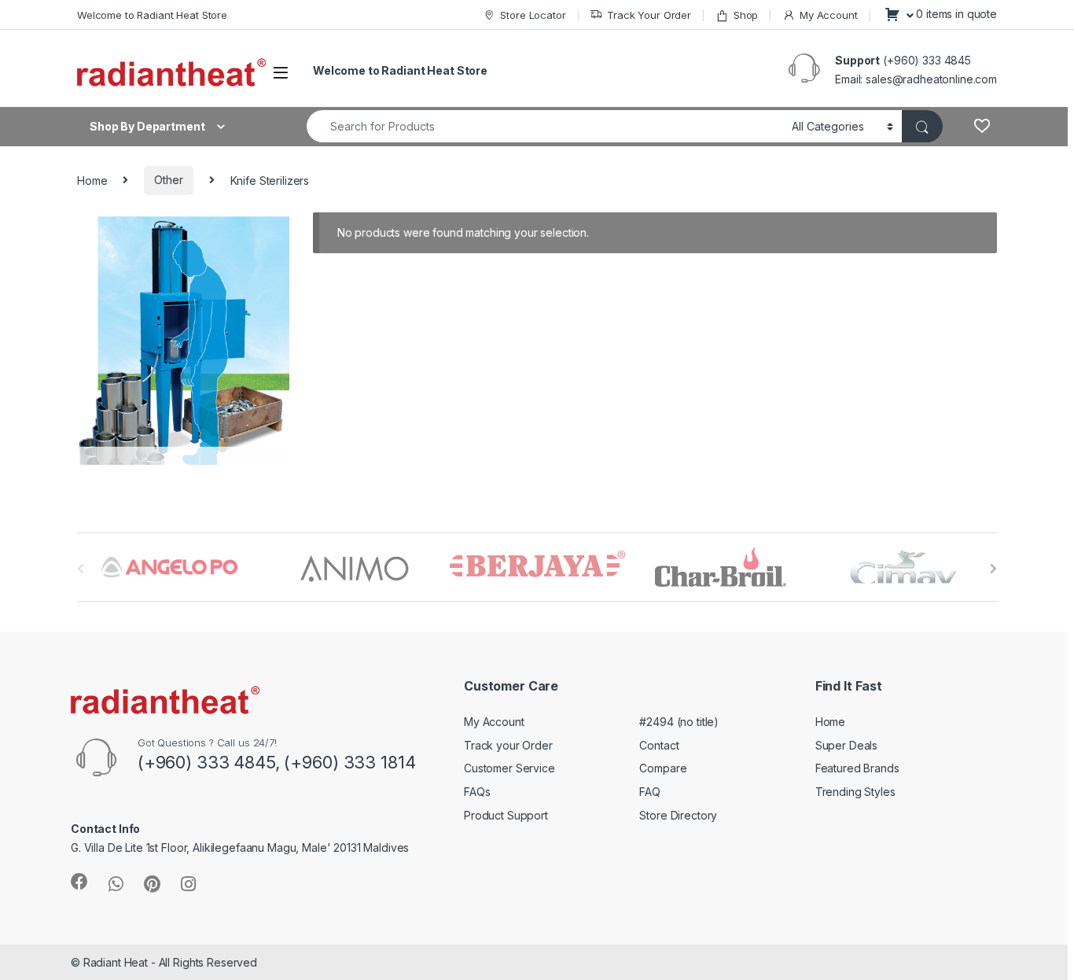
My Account (828, 15)
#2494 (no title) (679, 721)
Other (168, 179)
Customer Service (509, 768)
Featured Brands (857, 768)
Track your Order (508, 745)
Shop (746, 15)
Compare (662, 768)
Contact (659, 745)
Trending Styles (855, 791)
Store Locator (532, 15)
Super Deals (846, 745)
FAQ (649, 791)
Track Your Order (649, 15)
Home (92, 179)
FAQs (477, 791)
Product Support (506, 815)
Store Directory (678, 815)
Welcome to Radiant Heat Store (152, 15)
